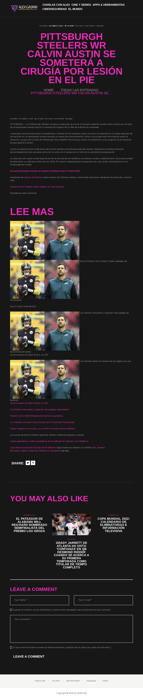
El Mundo (43, 26)
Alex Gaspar (89, 26)
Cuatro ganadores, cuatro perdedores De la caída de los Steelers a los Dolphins (49, 441)
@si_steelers (99, 447)
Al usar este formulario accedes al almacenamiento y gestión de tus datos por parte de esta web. (62, 647)
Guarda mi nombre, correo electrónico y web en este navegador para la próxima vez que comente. (62, 610)
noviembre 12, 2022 (29, 515)
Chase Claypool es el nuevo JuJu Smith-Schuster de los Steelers (42, 428)
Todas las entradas (79, 90)
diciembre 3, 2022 (113, 515)
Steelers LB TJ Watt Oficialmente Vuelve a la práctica (36, 416)
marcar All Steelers (33, 177)
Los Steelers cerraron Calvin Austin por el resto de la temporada (42, 422)
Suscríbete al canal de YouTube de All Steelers (33, 447)
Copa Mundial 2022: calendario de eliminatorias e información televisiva (114, 524)
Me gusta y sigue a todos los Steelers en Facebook (35, 451)
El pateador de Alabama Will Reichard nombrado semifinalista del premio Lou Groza (29, 524)
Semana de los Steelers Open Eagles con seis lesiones (37, 187)
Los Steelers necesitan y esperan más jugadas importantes (39, 409)
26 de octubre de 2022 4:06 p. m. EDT (29, 403)
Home (49, 90)
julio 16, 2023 (71, 539)
